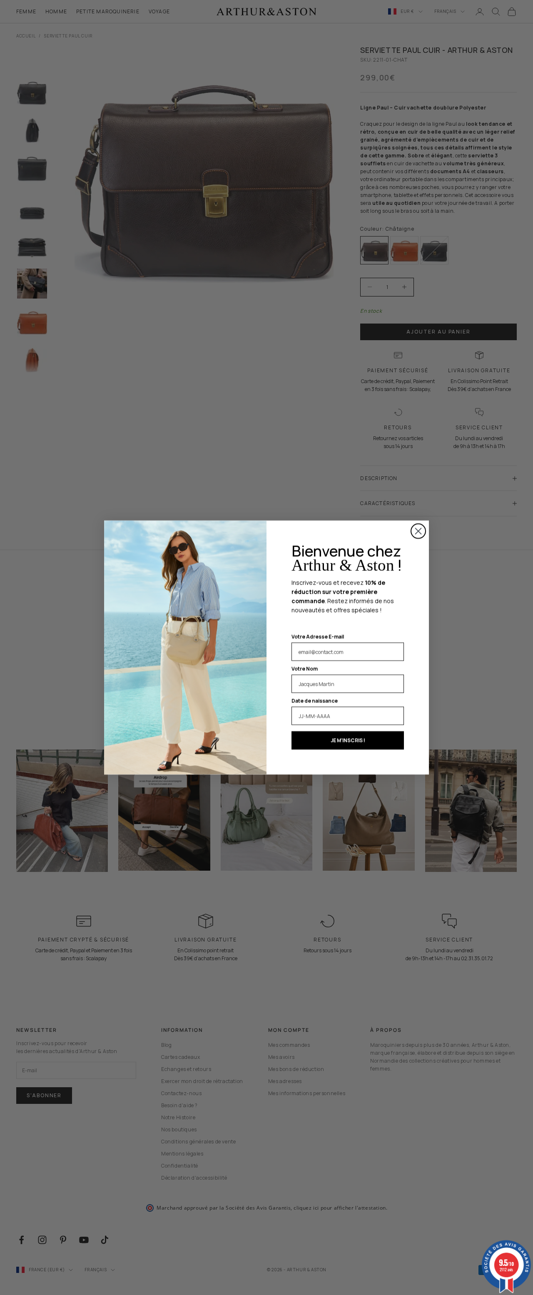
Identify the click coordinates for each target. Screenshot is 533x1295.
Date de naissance (314, 700)
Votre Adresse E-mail (317, 636)
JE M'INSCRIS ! (348, 740)
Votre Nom (304, 668)
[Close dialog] (418, 531)
